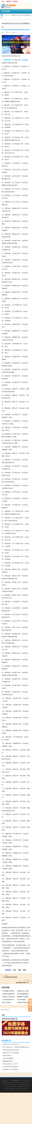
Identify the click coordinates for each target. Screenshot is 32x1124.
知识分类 (15, 1)
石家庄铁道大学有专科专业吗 (11, 1050)
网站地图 (12, 1082)
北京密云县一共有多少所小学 (11, 1044)
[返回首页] (30, 1000)
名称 (8, 60)
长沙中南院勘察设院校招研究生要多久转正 (24, 994)
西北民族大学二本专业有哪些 (11, 1053)
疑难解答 (17, 1082)
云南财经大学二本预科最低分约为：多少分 (24, 991)
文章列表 (8, 1)
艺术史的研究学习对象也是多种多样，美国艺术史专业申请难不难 (9, 999)
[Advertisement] (16, 1108)
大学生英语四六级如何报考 (10, 1066)
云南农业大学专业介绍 (8, 996)
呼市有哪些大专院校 (8, 991)
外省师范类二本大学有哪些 (10, 1069)
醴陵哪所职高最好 (8, 1061)
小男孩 (16, 1090)
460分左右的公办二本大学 (10, 1064)
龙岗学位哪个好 (7, 1055)
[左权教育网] (16, 6)
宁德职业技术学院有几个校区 (24, 1002)
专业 (23, 60)
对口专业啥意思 (21, 999)
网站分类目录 (27, 1080)
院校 (5, 60)
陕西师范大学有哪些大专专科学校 (24, 996)
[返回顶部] (30, 1009)
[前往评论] (30, 1005)
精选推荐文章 (6, 1082)
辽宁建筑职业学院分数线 (10, 977)
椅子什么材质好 (6, 1002)
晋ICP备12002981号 (24, 1082)
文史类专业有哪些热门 (8, 994)
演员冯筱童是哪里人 (8, 1058)
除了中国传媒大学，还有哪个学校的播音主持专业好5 (16, 1047)
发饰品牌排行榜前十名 (22, 982)
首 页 (2, 1)
